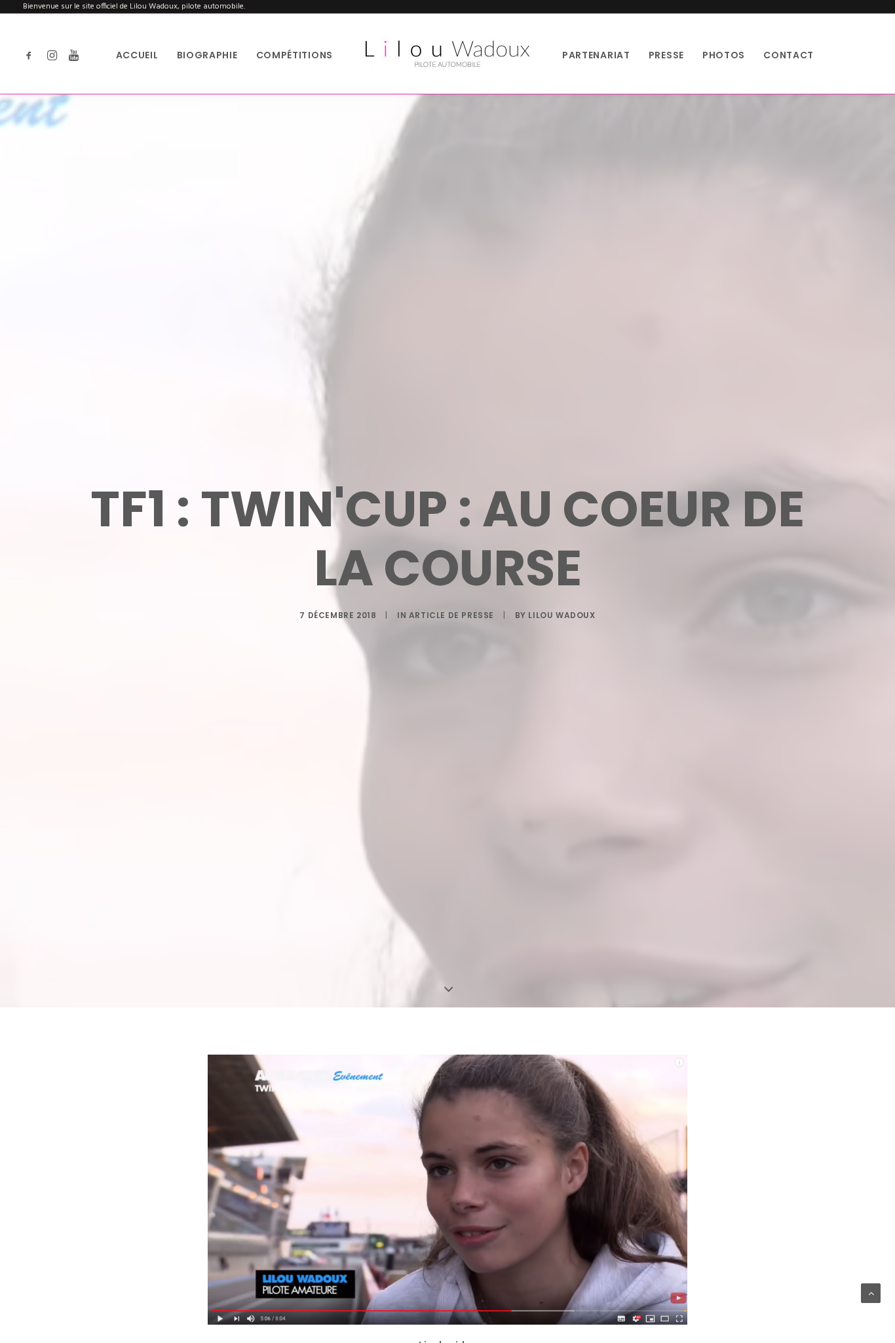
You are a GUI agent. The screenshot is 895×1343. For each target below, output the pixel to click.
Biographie (207, 55)
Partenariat (596, 55)
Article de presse (451, 615)
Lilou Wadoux (561, 615)
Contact (788, 55)
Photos (723, 55)
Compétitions (294, 55)
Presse (666, 55)
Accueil (137, 55)
